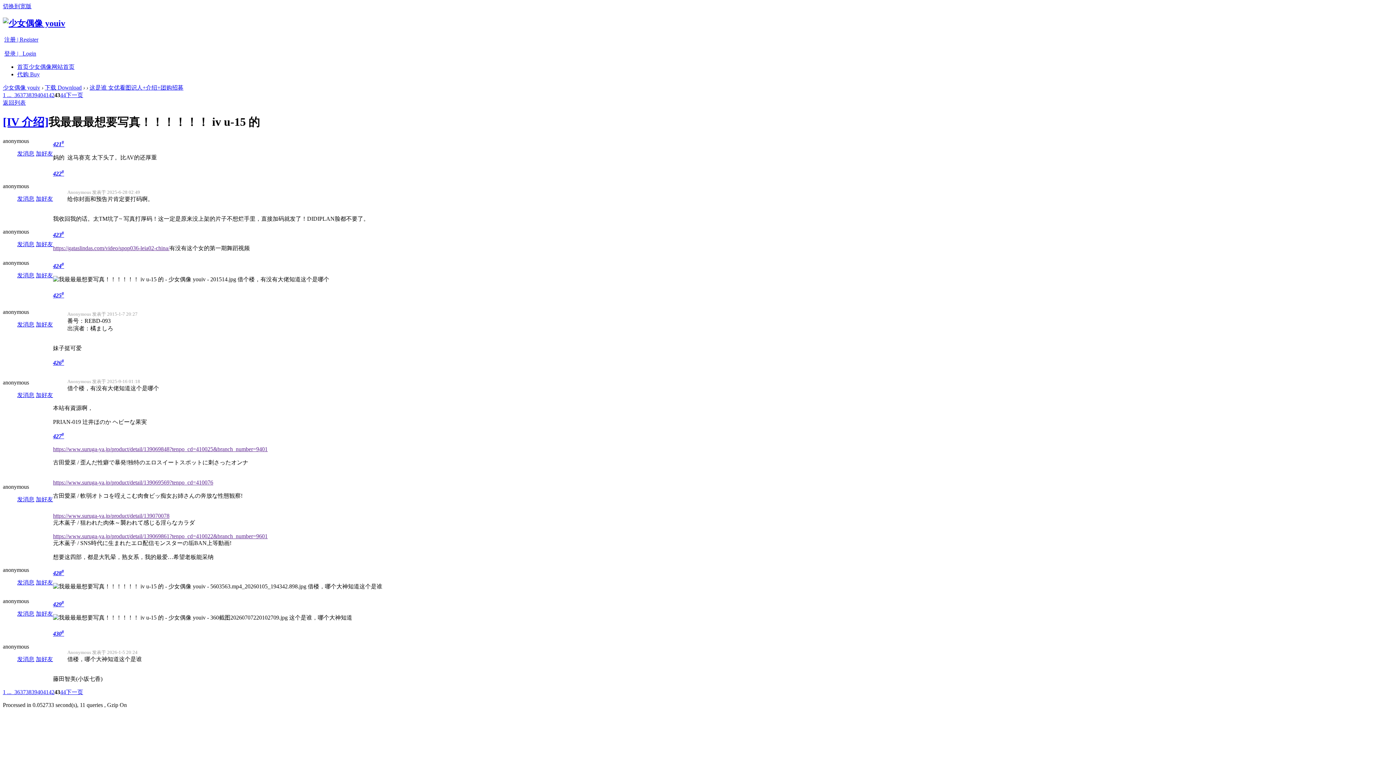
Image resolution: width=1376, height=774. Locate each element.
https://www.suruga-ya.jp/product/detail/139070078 (111, 516)
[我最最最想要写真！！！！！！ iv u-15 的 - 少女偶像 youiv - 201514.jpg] (144, 279)
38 (29, 95)
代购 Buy (28, 74)
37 (23, 95)
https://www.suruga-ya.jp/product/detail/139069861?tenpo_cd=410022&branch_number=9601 (160, 536)
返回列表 (14, 103)
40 (40, 95)
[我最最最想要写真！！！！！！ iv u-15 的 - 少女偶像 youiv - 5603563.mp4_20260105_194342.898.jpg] (179, 587)
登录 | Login (20, 54)
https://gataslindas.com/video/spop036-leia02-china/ (111, 248)
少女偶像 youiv (21, 88)
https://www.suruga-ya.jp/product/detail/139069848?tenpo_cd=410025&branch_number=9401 (160, 449)
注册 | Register (21, 40)
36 (17, 95)
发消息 (25, 153)
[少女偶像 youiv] (34, 23)
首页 (46, 67)
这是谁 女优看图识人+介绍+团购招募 (136, 88)
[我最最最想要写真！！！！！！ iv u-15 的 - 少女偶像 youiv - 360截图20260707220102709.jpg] (170, 618)
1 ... (7, 95)
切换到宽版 (17, 6)
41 (46, 95)
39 (34, 95)
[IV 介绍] (26, 121)
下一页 (74, 95)
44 (63, 95)
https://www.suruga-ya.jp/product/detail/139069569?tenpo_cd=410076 (133, 482)
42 (51, 95)
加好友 (44, 153)
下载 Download (63, 88)
